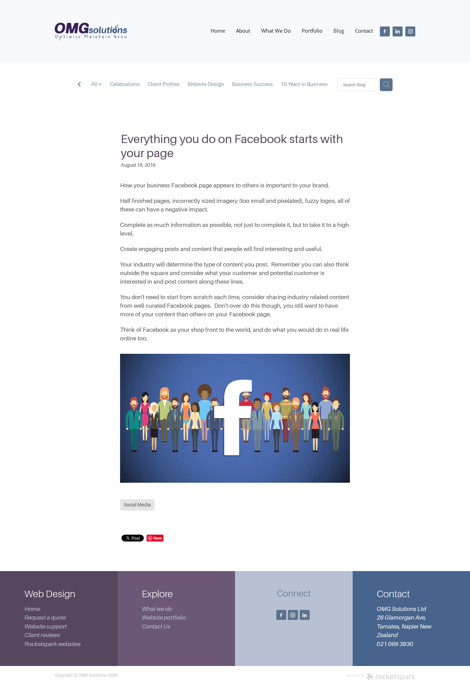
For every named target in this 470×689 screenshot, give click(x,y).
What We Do (276, 30)
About (243, 30)
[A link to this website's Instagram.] (410, 31)
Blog (338, 30)
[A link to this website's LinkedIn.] (398, 31)
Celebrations (125, 84)
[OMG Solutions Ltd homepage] (91, 31)
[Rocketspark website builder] (380, 677)
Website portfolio (164, 617)
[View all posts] (79, 85)
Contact (364, 30)
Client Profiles (164, 84)
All (94, 84)
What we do (157, 609)
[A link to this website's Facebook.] (385, 31)
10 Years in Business (304, 84)
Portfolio (312, 30)
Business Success (252, 84)
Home (218, 30)
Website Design (206, 84)
